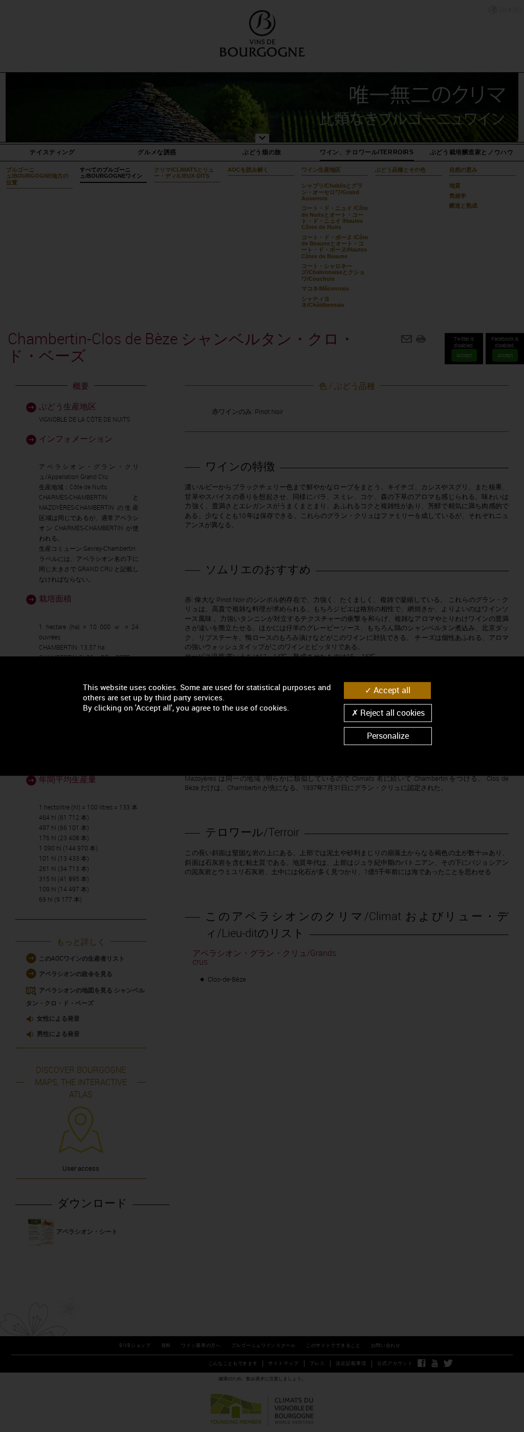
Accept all (391, 690)
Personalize (388, 735)
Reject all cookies (391, 712)
